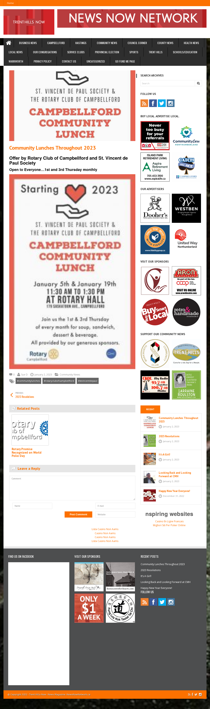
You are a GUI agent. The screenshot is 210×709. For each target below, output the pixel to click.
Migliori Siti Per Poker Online (169, 525)
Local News (16, 52)
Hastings (80, 43)
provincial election (107, 52)
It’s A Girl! (164, 454)
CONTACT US (69, 61)
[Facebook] (153, 103)
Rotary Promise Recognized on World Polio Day (26, 452)
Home (10, 3)
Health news (191, 43)
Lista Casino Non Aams (105, 529)
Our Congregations (45, 52)
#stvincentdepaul (87, 380)
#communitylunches (28, 380)
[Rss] (144, 103)
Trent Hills (155, 52)
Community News (107, 43)
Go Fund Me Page (125, 61)
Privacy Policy (42, 61)
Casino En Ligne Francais (169, 521)
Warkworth (16, 61)
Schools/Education (185, 52)
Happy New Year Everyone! (174, 491)
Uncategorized (96, 61)
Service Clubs (75, 52)
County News (165, 43)
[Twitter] (162, 103)
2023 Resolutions (24, 395)
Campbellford (56, 43)
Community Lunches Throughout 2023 (178, 419)
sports (133, 52)
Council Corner (137, 43)
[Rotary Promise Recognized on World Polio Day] (30, 429)
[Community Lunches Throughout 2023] (72, 105)
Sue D (24, 374)
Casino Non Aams (105, 533)
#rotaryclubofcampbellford (59, 380)
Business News (28, 43)
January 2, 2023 (43, 374)
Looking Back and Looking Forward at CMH (175, 474)
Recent (150, 409)
